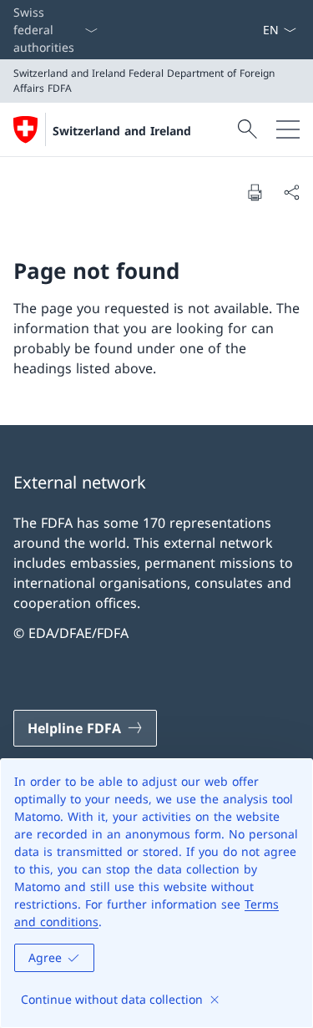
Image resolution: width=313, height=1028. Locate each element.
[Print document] (254, 192)
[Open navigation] (288, 129)
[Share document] (291, 192)
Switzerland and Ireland (122, 131)
